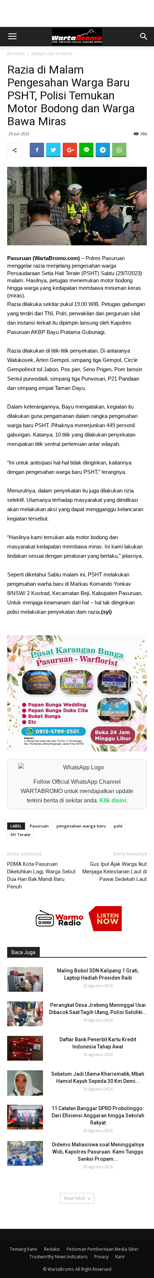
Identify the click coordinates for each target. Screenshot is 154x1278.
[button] (144, 36)
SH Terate (20, 834)
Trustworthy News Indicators (58, 1257)
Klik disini (113, 800)
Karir (120, 1257)
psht (118, 826)
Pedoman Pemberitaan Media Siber (103, 1249)
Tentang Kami (23, 1249)
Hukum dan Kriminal (52, 54)
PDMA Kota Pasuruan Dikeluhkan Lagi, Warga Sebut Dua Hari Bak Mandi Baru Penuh (41, 875)
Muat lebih (74, 1198)
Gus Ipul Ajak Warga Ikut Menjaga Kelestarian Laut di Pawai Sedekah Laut (114, 871)
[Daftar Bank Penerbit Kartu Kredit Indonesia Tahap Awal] (25, 1048)
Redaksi (52, 1249)
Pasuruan (39, 826)
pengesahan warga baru (81, 826)
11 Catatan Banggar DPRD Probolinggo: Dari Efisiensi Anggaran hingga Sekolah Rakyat (98, 1115)
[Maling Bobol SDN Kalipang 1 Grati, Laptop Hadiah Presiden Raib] (25, 979)
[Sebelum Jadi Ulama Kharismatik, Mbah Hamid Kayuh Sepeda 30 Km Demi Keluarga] (25, 1083)
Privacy (101, 1257)
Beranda (16, 54)
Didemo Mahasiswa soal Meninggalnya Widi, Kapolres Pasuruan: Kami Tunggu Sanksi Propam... (98, 1152)
